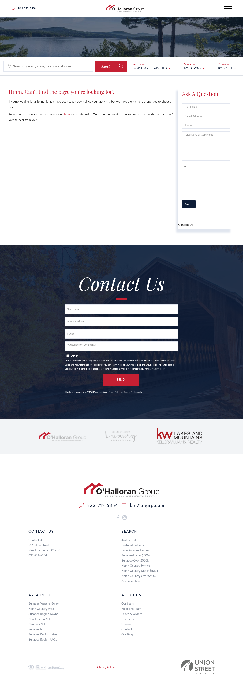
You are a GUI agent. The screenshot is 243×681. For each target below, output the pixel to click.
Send (188, 204)
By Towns (193, 68)
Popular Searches (150, 68)
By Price (225, 68)
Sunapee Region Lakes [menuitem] (42, 634)
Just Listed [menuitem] (129, 540)
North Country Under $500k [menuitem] (140, 571)
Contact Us (35, 540)
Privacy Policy (216, 195)
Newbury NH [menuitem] (36, 624)
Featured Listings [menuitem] (133, 545)
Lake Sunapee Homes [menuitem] (135, 550)
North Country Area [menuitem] (41, 609)
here (67, 114)
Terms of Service (203, 214)
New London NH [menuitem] (39, 619)
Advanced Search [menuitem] (133, 581)
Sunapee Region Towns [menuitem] (43, 614)
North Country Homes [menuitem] (136, 565)
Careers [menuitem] (126, 624)
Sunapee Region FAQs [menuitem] (42, 639)
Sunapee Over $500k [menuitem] (135, 560)
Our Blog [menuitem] (127, 634)
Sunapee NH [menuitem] (36, 629)
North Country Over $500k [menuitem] (139, 576)
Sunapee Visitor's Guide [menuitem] (43, 603)
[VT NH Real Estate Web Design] (185, 667)
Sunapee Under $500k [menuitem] (136, 555)
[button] (111, 66)
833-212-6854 (26, 8)
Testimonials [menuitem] (129, 619)
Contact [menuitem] (127, 629)
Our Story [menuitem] (128, 603)
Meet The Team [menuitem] (131, 609)
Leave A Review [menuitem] (132, 614)
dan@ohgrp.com (146, 505)
